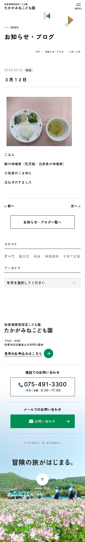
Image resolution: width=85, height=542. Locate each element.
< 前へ (9, 206)
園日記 (24, 256)
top (38, 51)
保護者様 (52, 256)
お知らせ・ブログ (54, 51)
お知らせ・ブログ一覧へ (42, 222)
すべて (9, 256)
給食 (37, 256)
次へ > (76, 206)
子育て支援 (71, 256)
